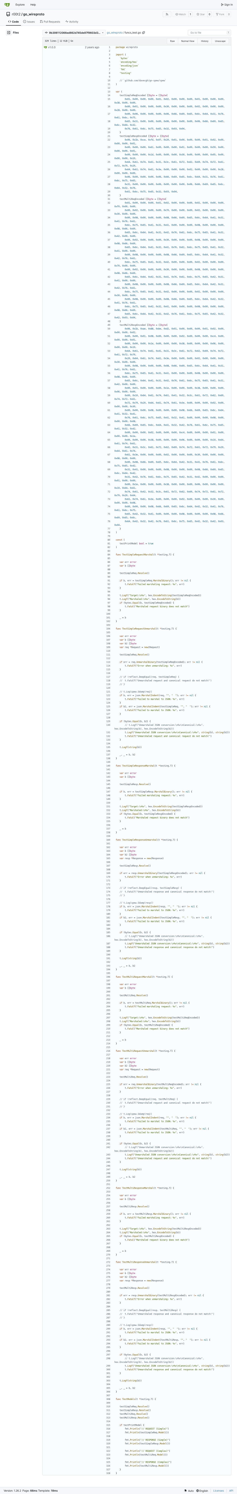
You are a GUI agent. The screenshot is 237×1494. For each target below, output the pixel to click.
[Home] (7, 4)
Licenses (218, 1490)
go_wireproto (33, 14)
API (231, 1490)
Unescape (220, 41)
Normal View (187, 41)
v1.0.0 (52, 47)
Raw (172, 41)
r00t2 (16, 14)
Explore (20, 4)
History (204, 41)
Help (33, 4)
